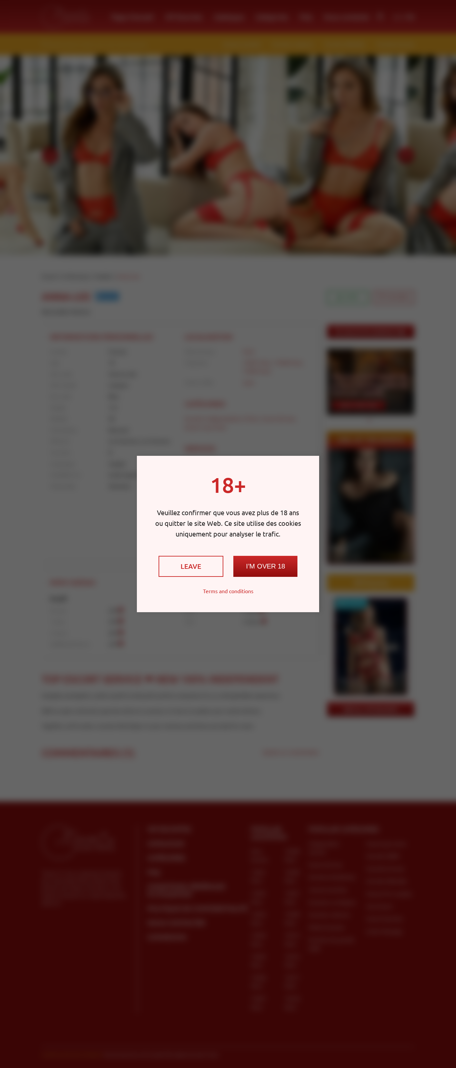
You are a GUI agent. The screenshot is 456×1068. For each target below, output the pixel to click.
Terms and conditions (228, 591)
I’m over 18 (265, 566)
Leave (191, 566)
